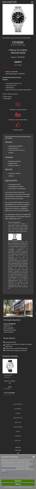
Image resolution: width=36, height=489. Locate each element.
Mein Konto (18, 404)
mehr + (11, 153)
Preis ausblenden (10, 94)
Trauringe (18, 427)
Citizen (12, 37)
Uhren (4, 37)
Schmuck (18, 408)
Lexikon (18, 436)
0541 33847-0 (7, 98)
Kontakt (18, 440)
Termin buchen (8, 96)
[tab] (18, 138)
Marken (8, 37)
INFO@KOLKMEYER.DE (9, 330)
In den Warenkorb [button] (9, 392)
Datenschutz (18, 450)
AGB (18, 453)
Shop (18, 431)
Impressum (18, 447)
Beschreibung (8, 138)
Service (18, 422)
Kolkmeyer (18, 417)
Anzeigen (5, 79)
